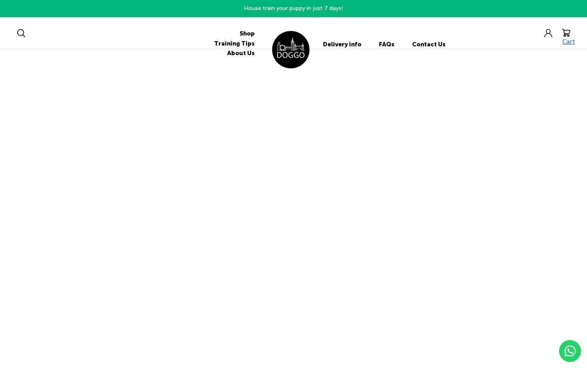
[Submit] (21, 32)
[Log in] (552, 32)
